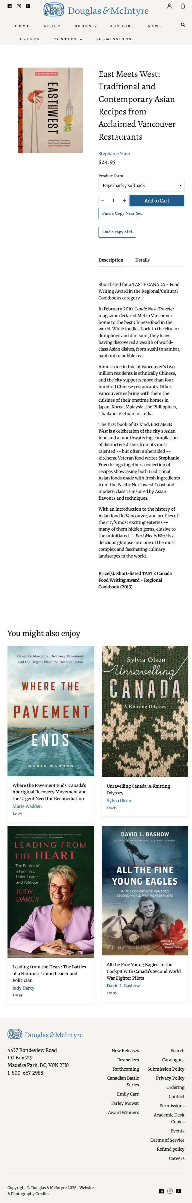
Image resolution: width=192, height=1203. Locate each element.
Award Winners (123, 1112)
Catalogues (173, 1060)
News (155, 26)
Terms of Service (167, 1140)
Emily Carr (128, 1094)
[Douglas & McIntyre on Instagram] (170, 1191)
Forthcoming (125, 1069)
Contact (67, 39)
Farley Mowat (125, 1103)
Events (30, 39)
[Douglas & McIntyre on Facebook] (161, 1191)
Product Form (110, 176)
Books (84, 26)
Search (177, 1050)
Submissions (114, 39)
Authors (122, 26)
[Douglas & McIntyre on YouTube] (178, 1191)
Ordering (175, 1087)
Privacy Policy (170, 1078)
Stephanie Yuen (114, 153)
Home (22, 26)
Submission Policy (166, 1069)
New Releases (125, 1050)
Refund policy (170, 1149)
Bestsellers (128, 1060)
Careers (176, 1158)
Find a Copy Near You (119, 213)
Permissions (172, 1106)
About (52, 26)
